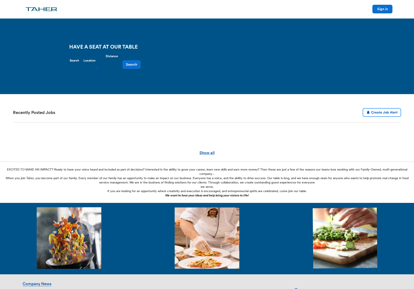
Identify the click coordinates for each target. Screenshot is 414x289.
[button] (97, 68)
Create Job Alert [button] (384, 112)
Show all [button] (207, 152)
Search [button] (131, 64)
